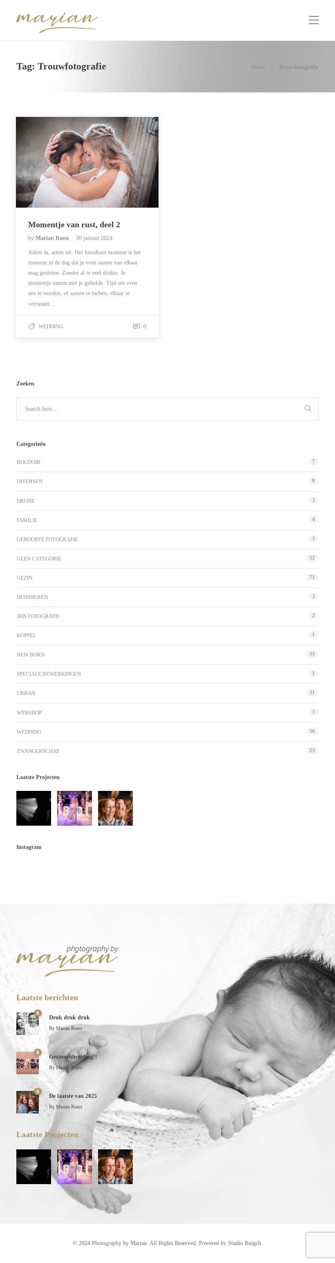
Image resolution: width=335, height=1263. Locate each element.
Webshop (29, 713)
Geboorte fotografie (47, 539)
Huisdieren (32, 597)
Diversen (29, 481)
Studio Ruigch (244, 1243)
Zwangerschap (38, 751)
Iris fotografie (38, 616)
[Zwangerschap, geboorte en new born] (33, 808)
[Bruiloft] (74, 808)
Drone (26, 501)
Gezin (24, 578)
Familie (27, 520)
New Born (31, 655)
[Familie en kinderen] (115, 808)
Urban (26, 693)
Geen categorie (39, 558)
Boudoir (28, 462)
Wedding (50, 326)
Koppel (26, 635)
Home (258, 67)
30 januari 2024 (94, 238)
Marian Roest (53, 238)
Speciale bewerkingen (49, 674)
